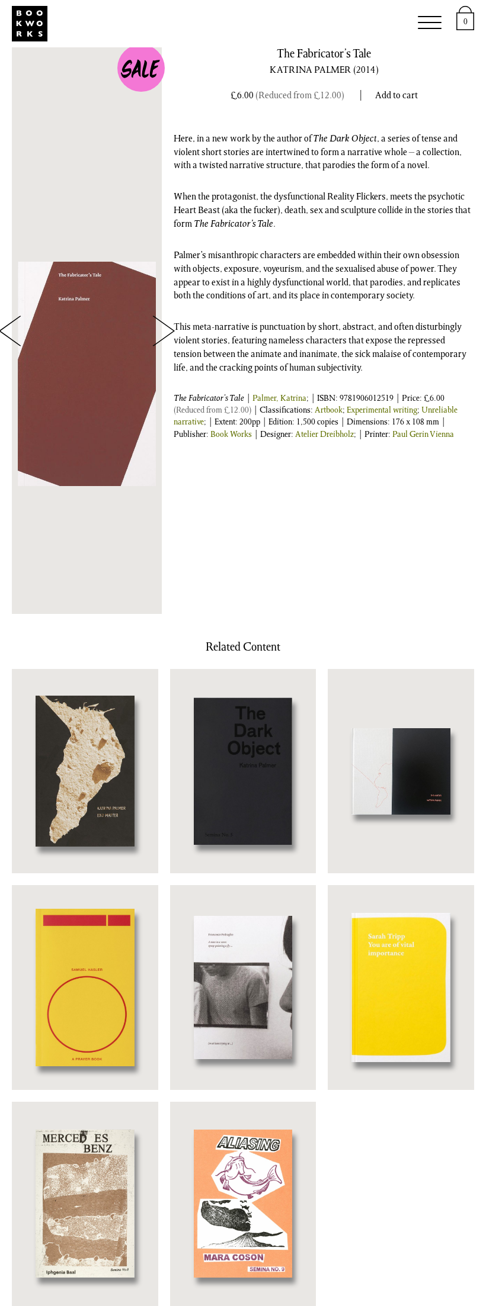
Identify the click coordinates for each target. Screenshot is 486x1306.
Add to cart (396, 96)
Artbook (329, 411)
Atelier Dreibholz (324, 435)
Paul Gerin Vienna (423, 435)
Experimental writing (382, 411)
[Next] (163, 330)
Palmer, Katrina (279, 399)
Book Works (231, 435)
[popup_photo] (87, 374)
